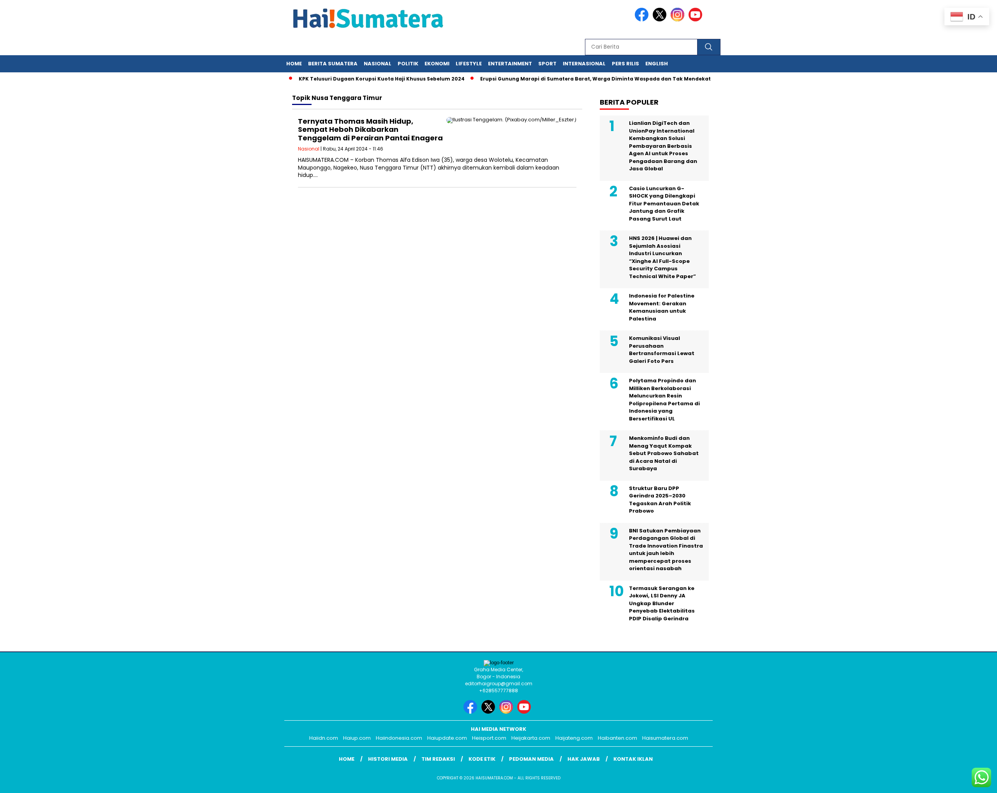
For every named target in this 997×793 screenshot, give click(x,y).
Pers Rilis (625, 63)
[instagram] (679, 20)
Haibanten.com (617, 738)
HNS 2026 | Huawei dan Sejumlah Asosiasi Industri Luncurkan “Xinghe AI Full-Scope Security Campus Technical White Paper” (662, 257)
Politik (408, 63)
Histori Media (388, 759)
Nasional (377, 63)
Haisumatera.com (665, 738)
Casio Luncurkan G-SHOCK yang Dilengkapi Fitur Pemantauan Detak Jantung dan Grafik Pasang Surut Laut (664, 203)
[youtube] (697, 20)
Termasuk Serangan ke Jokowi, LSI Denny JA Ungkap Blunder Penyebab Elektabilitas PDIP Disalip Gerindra (662, 603)
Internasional (584, 63)
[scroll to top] (960, 781)
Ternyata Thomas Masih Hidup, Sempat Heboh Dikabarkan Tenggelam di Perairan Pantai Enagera (370, 129)
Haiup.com (357, 738)
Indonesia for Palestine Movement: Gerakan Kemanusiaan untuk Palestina (661, 307)
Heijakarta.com (530, 738)
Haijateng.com (574, 738)
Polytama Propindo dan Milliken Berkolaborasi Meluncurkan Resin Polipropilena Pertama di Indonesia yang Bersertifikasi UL (664, 399)
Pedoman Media (531, 759)
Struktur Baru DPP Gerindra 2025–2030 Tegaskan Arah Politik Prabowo (660, 500)
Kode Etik (482, 759)
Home (294, 63)
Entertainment (510, 63)
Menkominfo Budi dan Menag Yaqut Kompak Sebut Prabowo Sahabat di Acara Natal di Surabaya (664, 453)
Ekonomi (437, 63)
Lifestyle (469, 63)
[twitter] (661, 20)
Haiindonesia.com (399, 738)
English (656, 63)
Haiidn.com (323, 738)
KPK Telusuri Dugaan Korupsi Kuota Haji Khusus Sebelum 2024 (368, 78)
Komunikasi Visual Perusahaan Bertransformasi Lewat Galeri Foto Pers (661, 349)
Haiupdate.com (447, 738)
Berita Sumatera (333, 63)
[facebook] (643, 20)
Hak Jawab (583, 759)
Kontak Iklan (633, 759)
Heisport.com (489, 738)
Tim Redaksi (438, 759)
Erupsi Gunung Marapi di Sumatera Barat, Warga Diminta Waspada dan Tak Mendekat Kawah (592, 78)
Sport (547, 63)
